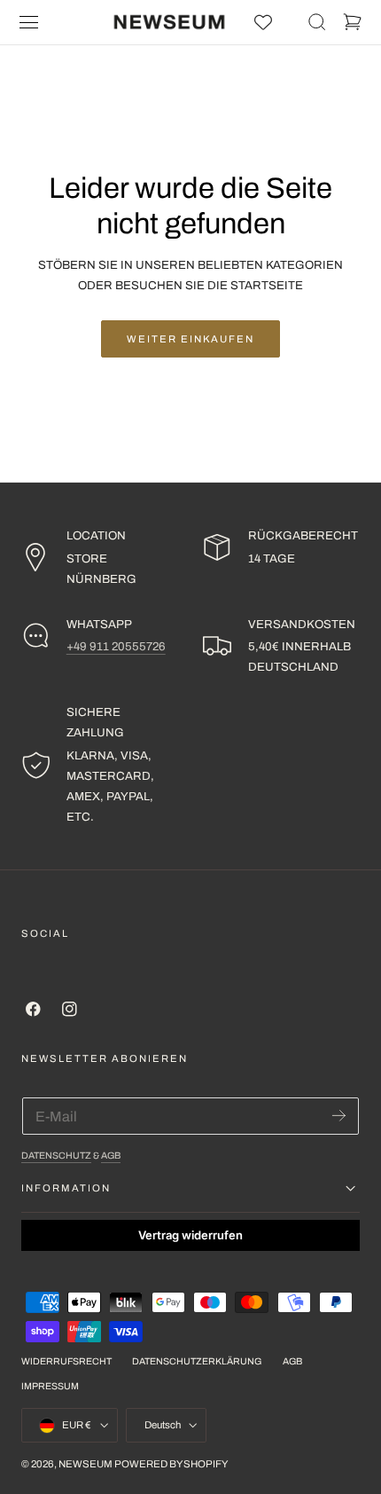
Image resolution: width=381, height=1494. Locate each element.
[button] (29, 22)
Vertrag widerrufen (190, 1235)
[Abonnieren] (339, 1115)
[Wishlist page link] (263, 22)
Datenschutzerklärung (196, 1361)
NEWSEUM (85, 1464)
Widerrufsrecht (66, 1361)
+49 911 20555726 (116, 646)
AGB (111, 1155)
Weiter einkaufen (190, 339)
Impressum (50, 1386)
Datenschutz (56, 1155)
